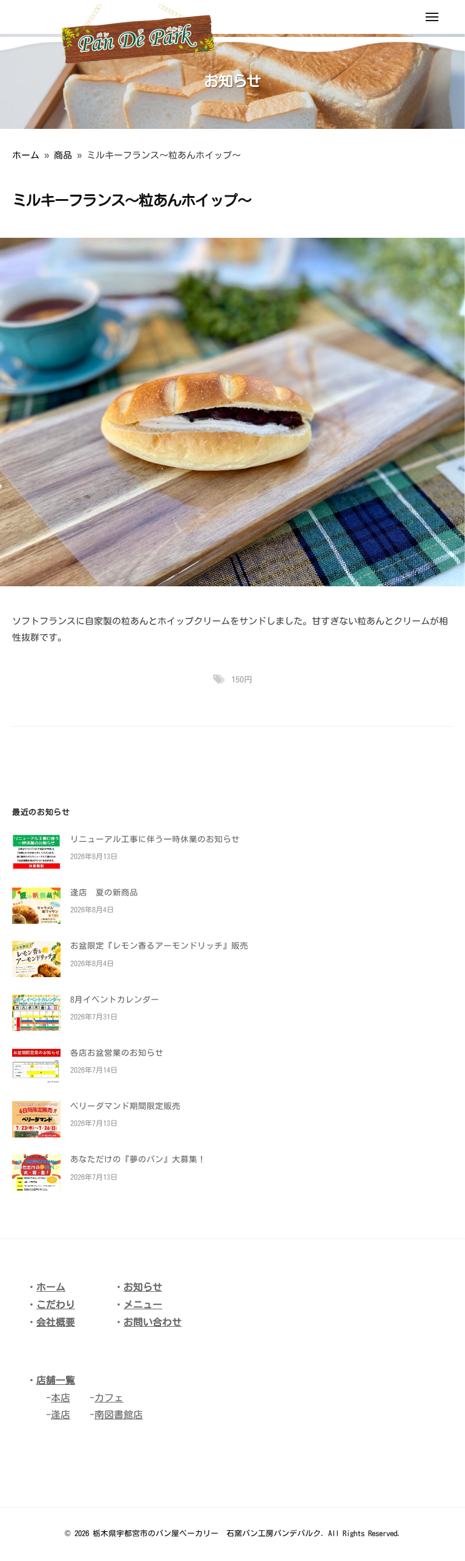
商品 (63, 155)
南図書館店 (118, 1414)
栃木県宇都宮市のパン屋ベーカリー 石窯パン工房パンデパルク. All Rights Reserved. (247, 1533)
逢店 (60, 1414)
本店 (60, 1397)
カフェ (109, 1397)
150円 (241, 679)
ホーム (25, 155)
